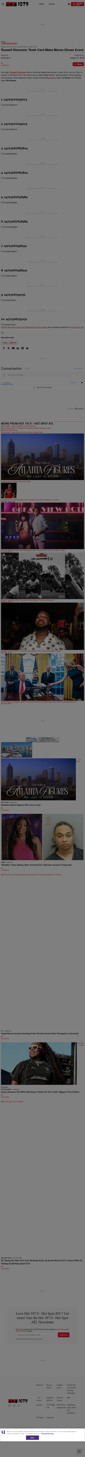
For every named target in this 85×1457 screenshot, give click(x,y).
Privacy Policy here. (47, 1433)
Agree (32, 1438)
